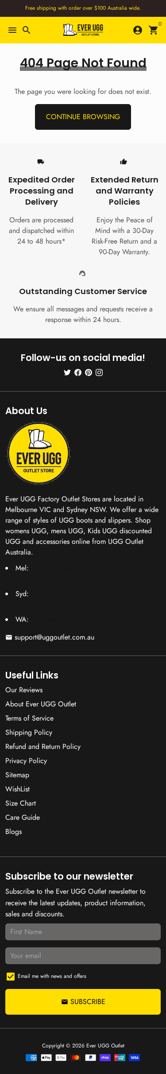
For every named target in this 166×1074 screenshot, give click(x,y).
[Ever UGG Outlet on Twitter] (67, 372)
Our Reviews (23, 690)
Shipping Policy (28, 732)
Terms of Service (29, 718)
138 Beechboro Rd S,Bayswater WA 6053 (93, 619)
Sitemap (17, 775)
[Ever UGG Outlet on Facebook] (77, 372)
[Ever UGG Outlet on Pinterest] (88, 372)
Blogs (13, 831)
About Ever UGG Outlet (40, 704)
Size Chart (20, 803)
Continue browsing (83, 117)
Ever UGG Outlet (105, 1046)
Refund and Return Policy (43, 746)
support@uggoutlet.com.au (49, 637)
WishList (17, 789)
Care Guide (22, 817)
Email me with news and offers (52, 976)
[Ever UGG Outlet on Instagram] (99, 372)
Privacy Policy (26, 761)
